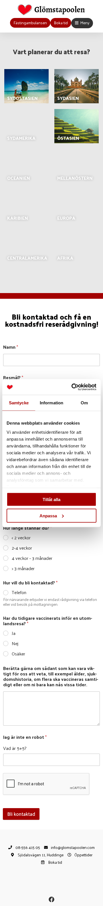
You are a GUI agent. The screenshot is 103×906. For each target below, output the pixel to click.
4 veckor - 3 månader (32, 558)
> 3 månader (23, 569)
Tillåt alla (51, 499)
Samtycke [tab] (19, 402)
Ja (13, 633)
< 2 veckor (21, 538)
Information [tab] (51, 402)
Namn (10, 347)
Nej (15, 644)
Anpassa (48, 515)
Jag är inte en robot (25, 737)
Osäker (18, 654)
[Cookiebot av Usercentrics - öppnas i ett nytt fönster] (72, 387)
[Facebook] (51, 899)
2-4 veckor (22, 548)
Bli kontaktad (21, 814)
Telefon (19, 593)
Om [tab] (84, 402)
